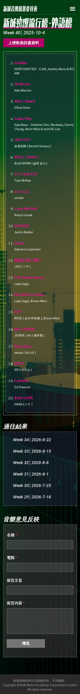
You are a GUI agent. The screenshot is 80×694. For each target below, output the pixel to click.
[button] (72, 8)
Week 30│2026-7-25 (32, 485)
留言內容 (16, 603)
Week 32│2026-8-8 (31, 462)
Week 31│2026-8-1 (31, 474)
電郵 (12, 558)
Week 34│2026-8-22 (32, 439)
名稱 (12, 535)
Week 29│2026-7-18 (32, 496)
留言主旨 (14, 580)
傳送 (26, 643)
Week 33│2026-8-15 (32, 451)
